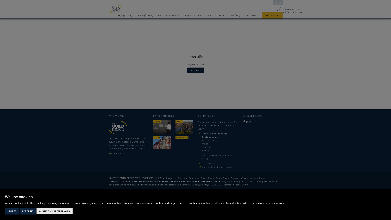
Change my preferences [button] (54, 211)
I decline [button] (27, 211)
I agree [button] (11, 211)
